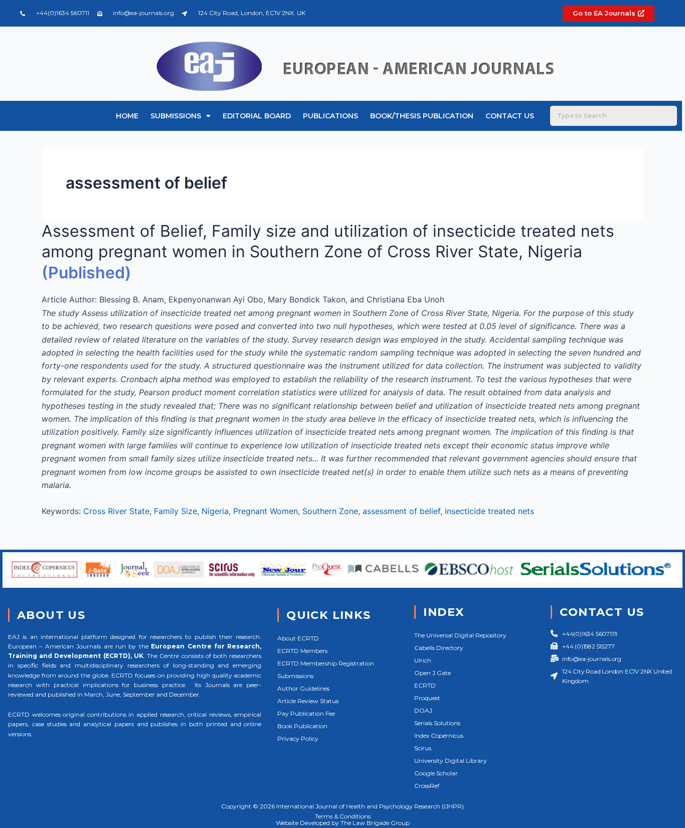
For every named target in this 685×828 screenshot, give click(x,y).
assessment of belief (401, 511)
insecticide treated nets (489, 511)
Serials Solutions (437, 723)
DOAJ (423, 710)
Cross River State (116, 511)
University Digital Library (450, 760)
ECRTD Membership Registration (325, 663)
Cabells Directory (438, 647)
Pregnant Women (265, 511)
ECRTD (425, 685)
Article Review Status (307, 701)
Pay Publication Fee (306, 713)
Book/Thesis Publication (421, 115)
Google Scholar (436, 773)
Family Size (175, 511)
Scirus (422, 748)
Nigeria (215, 511)
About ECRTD (298, 638)
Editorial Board (257, 115)
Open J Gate (432, 673)
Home (127, 115)
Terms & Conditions (343, 816)
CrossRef (426, 785)
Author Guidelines (303, 688)
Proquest (427, 698)
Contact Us (509, 115)
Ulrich (422, 660)
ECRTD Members (302, 650)
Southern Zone (330, 511)
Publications (330, 115)
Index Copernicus (438, 735)
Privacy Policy (297, 738)
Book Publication (302, 726)
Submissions (175, 115)
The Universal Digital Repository (460, 635)
